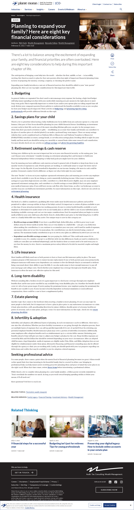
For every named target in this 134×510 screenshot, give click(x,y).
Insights (40, 9)
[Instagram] (121, 482)
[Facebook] (116, 482)
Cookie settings (56, 485)
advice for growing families (72, 143)
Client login (96, 4)
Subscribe (118, 4)
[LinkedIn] (110, 482)
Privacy (54, 482)
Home (13, 15)
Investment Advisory (59, 397)
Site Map (24, 485)
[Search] (121, 9)
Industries (15, 9)
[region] (67, 505)
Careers (51, 9)
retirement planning (20, 191)
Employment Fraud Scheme (39, 482)
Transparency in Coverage (38, 485)
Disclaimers (23, 482)
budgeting (59, 109)
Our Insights (21, 15)
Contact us (107, 4)
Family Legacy (32, 397)
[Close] (130, 505)
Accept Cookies (110, 505)
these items (52, 367)
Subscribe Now (109, 490)
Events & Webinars (66, 9)
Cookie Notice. (30, 508)
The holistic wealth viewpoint (36, 392)
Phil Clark (23, 43)
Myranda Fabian (51, 43)
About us (81, 9)
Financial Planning (45, 397)
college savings (50, 143)
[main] (67, 255)
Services (28, 9)
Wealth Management (36, 43)
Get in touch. (22, 472)
